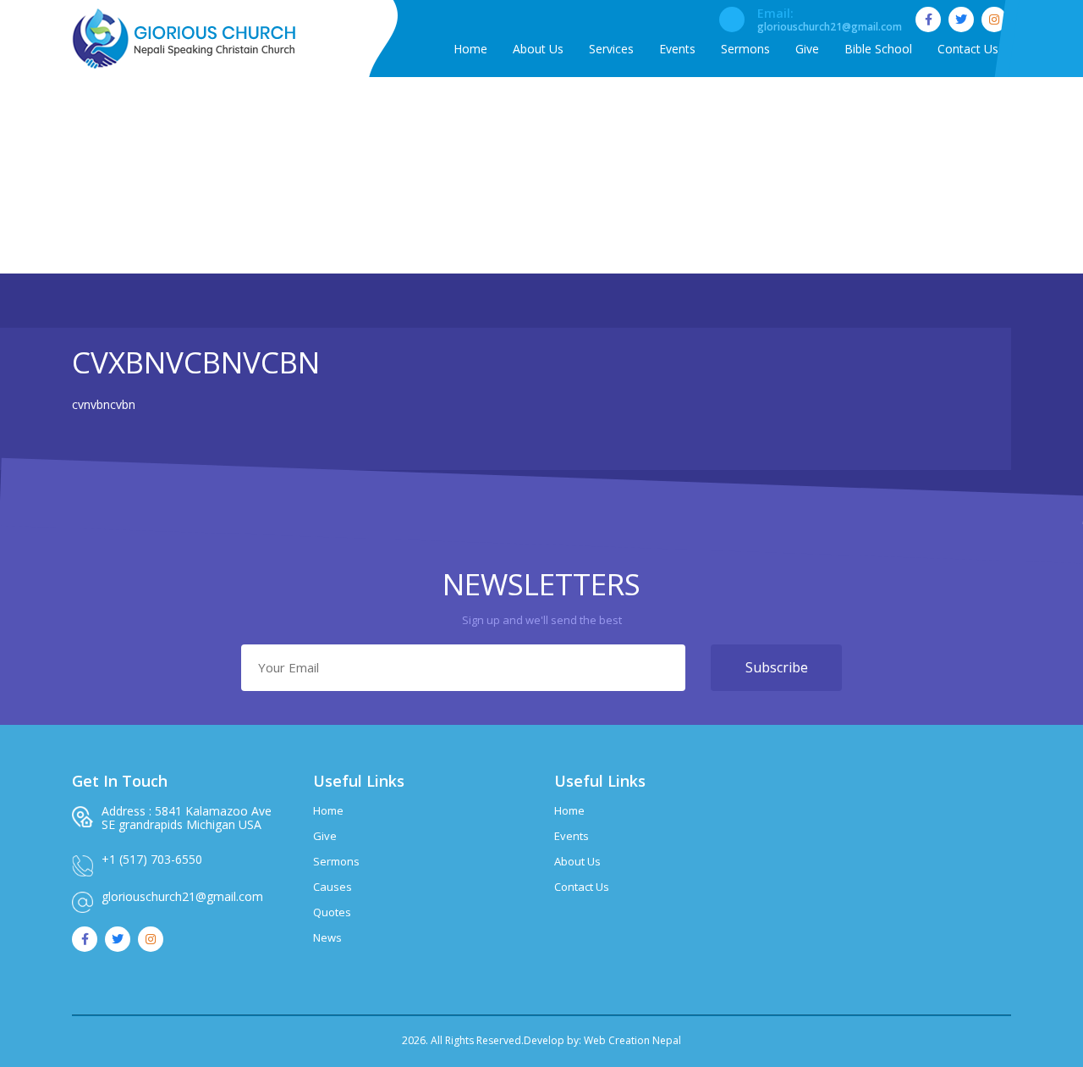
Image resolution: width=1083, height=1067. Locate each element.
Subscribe (776, 667)
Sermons (336, 861)
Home (476, 189)
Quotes (332, 912)
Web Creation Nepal (632, 1040)
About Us (577, 861)
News (327, 937)
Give (325, 835)
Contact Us (581, 886)
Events (571, 835)
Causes (332, 886)
